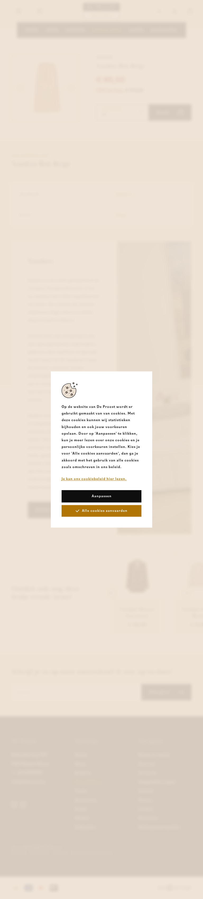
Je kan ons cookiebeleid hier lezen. (94, 478)
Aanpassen (102, 496)
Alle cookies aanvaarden (104, 510)
